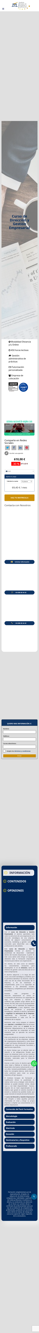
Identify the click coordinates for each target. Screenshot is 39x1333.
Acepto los (18, 751)
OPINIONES (13, 890)
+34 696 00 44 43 (20, 592)
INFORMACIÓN (17, 873)
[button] (19, 471)
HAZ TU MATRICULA (19, 498)
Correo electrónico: (9, 743)
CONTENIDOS (14, 881)
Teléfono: (6, 736)
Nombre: (6, 729)
